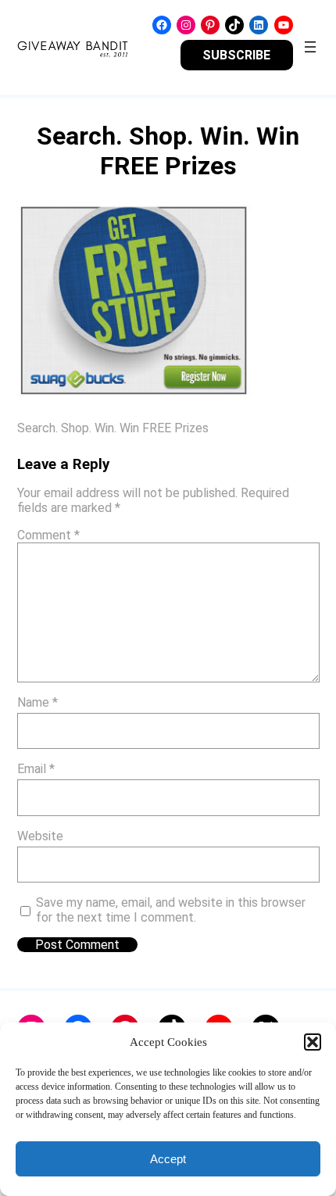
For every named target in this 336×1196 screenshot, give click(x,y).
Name (37, 702)
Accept (168, 1159)
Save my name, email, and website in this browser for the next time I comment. (171, 910)
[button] (312, 1042)
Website (40, 836)
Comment (48, 535)
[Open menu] (310, 47)
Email (36, 768)
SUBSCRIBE (236, 55)
